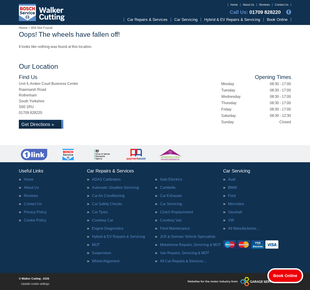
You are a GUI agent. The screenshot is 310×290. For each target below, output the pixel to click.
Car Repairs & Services (147, 20)
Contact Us (281, 4)
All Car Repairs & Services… (183, 261)
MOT (96, 245)
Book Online (277, 20)
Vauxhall (235, 212)
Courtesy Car (102, 220)
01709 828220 (255, 12)
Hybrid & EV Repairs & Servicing (232, 20)
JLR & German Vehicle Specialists (187, 236)
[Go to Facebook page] (288, 12)
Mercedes (236, 204)
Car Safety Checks (107, 204)
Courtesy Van (171, 220)
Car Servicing (185, 20)
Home (234, 4)
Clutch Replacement (176, 212)
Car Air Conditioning (108, 196)
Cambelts (167, 187)
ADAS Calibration (106, 179)
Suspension (101, 253)
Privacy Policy (35, 212)
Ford (232, 196)
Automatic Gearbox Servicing (115, 187)
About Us (248, 4)
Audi (232, 179)
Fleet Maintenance (175, 228)
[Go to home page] (42, 12)
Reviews (264, 4)
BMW (232, 187)
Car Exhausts (171, 196)
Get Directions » (37, 124)
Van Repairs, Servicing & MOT (184, 253)
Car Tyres (100, 212)
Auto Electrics (171, 179)
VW (231, 220)
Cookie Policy (35, 220)
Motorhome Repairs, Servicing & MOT (190, 245)
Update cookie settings (35, 283)
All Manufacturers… (244, 228)
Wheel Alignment (105, 261)
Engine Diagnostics (107, 228)
